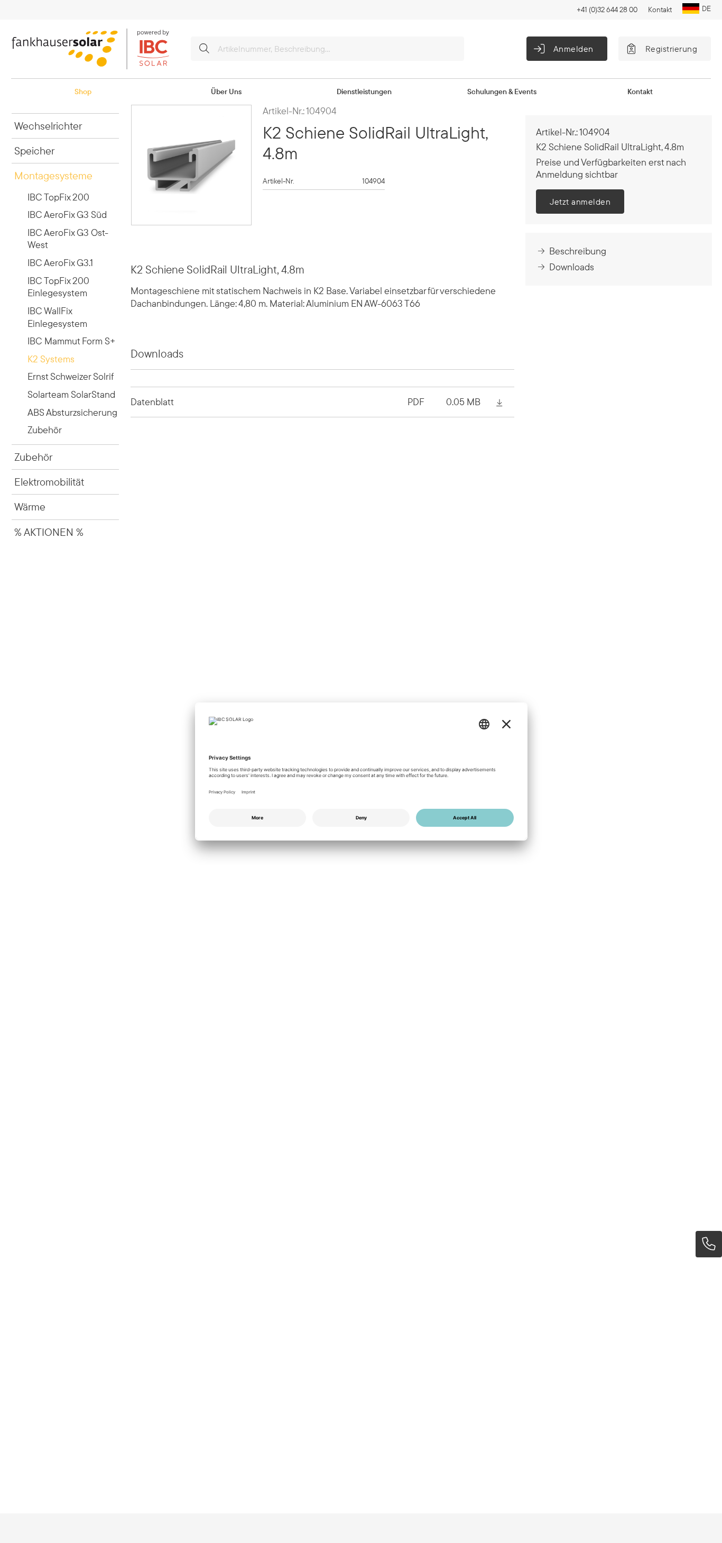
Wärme (29, 506)
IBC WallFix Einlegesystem (57, 317)
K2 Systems (51, 359)
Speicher (34, 150)
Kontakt (660, 9)
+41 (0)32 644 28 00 (607, 9)
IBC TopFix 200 (58, 197)
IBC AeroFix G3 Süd (67, 214)
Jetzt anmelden (580, 201)
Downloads (571, 267)
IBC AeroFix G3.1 (60, 263)
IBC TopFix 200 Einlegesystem (58, 287)
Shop (83, 91)
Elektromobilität (49, 481)
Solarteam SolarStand (71, 394)
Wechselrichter (48, 125)
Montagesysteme (53, 175)
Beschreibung (577, 251)
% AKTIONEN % (49, 531)
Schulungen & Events (501, 91)
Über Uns (226, 91)
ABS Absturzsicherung (72, 412)
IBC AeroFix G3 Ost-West (67, 238)
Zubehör (44, 430)
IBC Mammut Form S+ (71, 341)
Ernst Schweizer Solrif (70, 376)
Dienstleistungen (364, 91)
